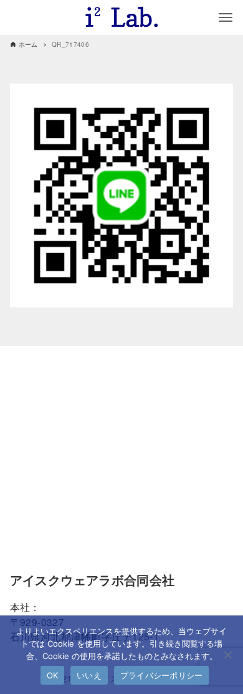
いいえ (89, 675)
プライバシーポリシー (161, 675)
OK (53, 675)
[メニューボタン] (225, 17)
